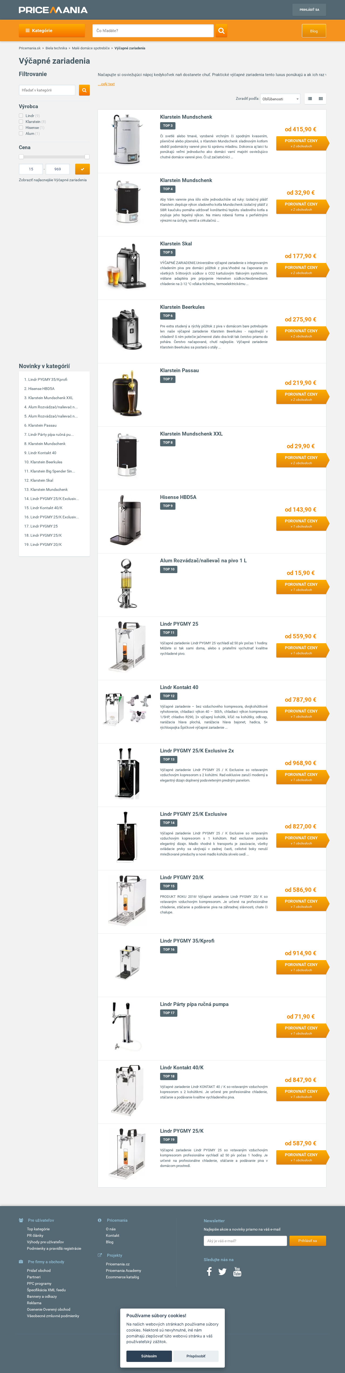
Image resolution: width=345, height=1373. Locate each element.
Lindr (33, 116)
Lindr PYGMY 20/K (46, 544)
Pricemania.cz (118, 1264)
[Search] (221, 30)
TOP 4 (167, 189)
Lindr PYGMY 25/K (46, 535)
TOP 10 (168, 569)
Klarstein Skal (41, 480)
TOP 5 (167, 252)
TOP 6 (167, 316)
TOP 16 (168, 949)
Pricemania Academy (123, 1270)
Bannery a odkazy (42, 1296)
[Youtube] (237, 1273)
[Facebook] (209, 1273)
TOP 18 (168, 1076)
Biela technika (56, 48)
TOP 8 (167, 442)
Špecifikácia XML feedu (46, 1290)
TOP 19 (168, 1140)
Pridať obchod (39, 1270)
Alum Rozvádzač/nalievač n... (53, 407)
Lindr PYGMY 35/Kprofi (47, 379)
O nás (111, 1229)
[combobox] (280, 98)
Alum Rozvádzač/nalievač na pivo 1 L (203, 560)
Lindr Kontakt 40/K (46, 508)
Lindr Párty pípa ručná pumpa (194, 1004)
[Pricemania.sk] (53, 10)
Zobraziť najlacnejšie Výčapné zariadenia (53, 180)
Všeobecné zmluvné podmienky (53, 1316)
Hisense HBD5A (41, 388)
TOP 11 (168, 633)
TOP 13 (168, 759)
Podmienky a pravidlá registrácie (54, 1248)
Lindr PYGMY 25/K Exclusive (193, 814)
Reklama (34, 1303)
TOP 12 (168, 696)
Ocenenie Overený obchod (48, 1309)
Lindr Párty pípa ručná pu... (51, 434)
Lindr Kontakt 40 (42, 453)
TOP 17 (168, 1013)
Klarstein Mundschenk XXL (50, 398)
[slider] (21, 156)
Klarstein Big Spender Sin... (52, 471)
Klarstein (36, 121)
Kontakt (112, 1235)
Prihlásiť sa (309, 10)
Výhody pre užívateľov (45, 1242)
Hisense (35, 127)
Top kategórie (38, 1229)
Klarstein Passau (42, 425)
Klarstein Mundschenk (46, 443)
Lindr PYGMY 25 (44, 526)
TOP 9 (167, 506)
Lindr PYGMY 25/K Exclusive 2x (197, 751)
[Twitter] (222, 1273)
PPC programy (39, 1283)
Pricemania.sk (30, 48)
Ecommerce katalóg (122, 1277)
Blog (314, 31)
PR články (35, 1235)
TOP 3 (167, 126)
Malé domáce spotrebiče (91, 48)
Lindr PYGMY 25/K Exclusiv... (54, 499)
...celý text (106, 84)
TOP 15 (168, 886)
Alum (33, 133)
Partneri (33, 1277)
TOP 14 (168, 823)
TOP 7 (167, 379)
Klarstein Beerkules (46, 462)
